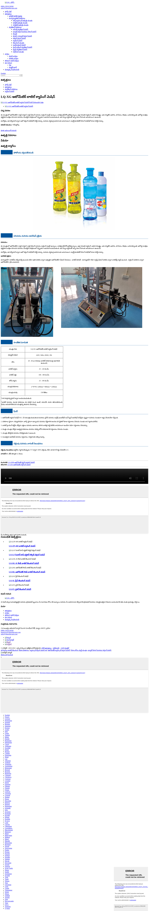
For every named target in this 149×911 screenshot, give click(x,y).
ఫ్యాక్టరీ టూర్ (13, 67)
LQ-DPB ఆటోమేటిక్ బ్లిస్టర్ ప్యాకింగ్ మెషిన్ (21, 462)
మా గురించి (8, 63)
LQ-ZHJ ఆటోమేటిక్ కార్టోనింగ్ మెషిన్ (19, 465)
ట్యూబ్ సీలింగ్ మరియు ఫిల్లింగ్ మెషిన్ (99, 650)
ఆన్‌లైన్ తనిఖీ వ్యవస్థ (15, 16)
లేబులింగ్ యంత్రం (18, 43)
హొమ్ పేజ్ (8, 11)
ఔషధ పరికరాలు (24, 650)
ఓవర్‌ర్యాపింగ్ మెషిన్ (19, 45)
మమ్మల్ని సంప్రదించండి (12, 69)
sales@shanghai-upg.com (9, 634)
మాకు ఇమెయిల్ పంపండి (8, 130)
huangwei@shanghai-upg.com (11, 632)
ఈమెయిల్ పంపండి (7, 655)
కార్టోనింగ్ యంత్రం (18, 52)
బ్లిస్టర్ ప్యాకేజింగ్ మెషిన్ (20, 49)
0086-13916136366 (7, 630)
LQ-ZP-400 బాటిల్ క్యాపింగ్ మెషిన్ (22, 546)
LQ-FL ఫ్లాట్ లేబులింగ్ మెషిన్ (20, 589)
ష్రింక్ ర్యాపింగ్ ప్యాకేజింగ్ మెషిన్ (22, 47)
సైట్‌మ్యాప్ (56, 648)
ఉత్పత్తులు (8, 14)
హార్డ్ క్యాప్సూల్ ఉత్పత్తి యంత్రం (22, 20)
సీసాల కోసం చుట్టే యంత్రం (79, 650)
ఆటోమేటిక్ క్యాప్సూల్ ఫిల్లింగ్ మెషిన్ (59, 650)
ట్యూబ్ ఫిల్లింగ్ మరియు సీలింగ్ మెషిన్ (24, 32)
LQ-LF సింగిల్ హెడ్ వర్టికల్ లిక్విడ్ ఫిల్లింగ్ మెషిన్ (27, 555)
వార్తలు (7, 54)
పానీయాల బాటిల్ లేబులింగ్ (9, 650)
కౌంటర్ (15, 34)
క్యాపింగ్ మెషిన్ (17, 40)
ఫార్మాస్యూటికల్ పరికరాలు (17, 18)
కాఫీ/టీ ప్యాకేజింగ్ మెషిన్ (20, 29)
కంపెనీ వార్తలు (13, 56)
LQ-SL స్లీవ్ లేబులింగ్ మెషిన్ (19, 581)
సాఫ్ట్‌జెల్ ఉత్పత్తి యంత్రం (20, 25)
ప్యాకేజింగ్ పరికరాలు (15, 27)
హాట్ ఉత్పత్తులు (46, 648)
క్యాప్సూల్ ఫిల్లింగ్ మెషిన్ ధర (38, 650)
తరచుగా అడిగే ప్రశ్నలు (12, 60)
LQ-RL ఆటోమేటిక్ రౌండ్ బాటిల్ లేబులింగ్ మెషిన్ (27, 572)
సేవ (10, 65)
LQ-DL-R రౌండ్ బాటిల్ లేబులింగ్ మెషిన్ (24, 563)
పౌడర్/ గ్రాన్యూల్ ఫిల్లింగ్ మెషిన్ (22, 36)
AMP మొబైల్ (65, 648)
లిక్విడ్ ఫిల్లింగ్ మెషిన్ (19, 38)
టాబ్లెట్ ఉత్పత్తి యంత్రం (20, 23)
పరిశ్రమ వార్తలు (13, 58)
